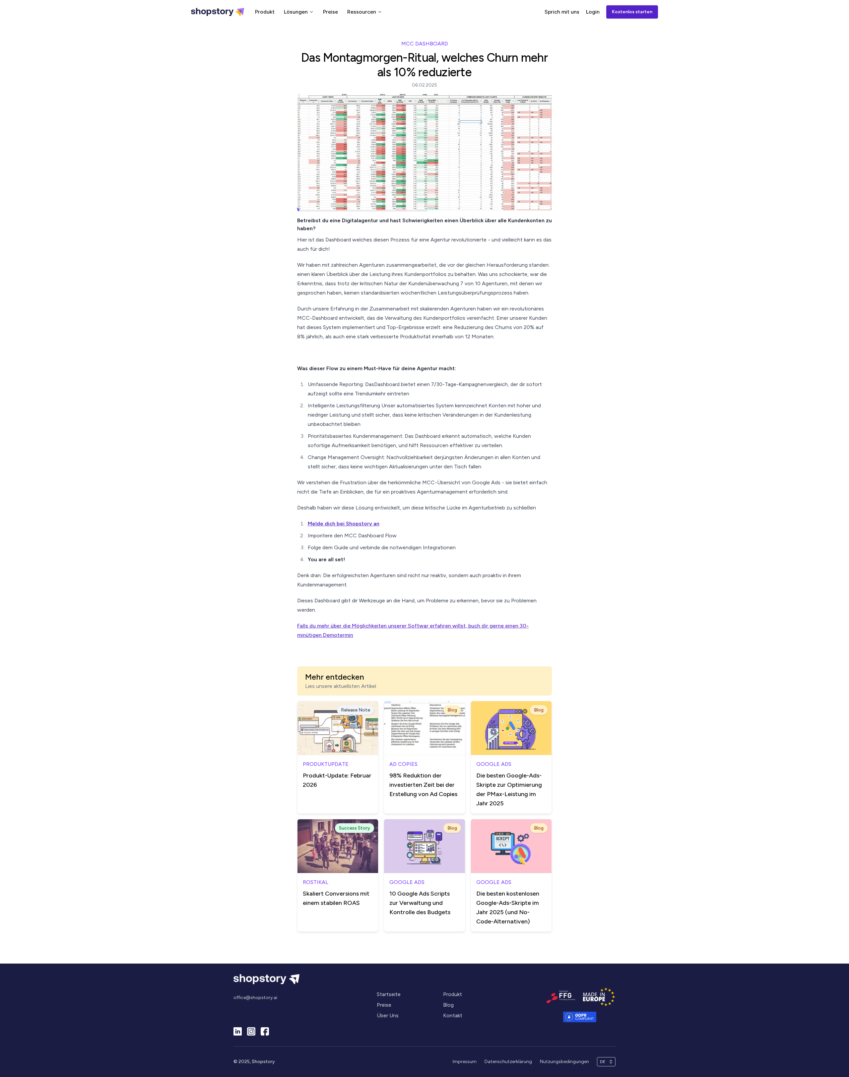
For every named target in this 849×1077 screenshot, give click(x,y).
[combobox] (603, 1062)
